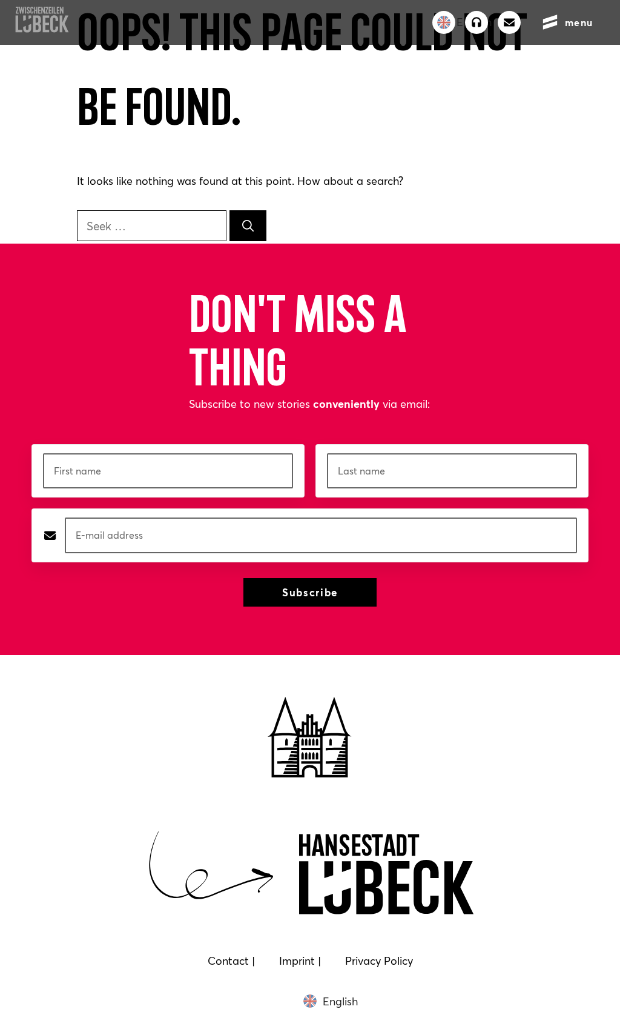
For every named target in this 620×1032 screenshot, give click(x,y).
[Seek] (247, 225)
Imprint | (300, 961)
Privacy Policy (379, 961)
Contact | (231, 961)
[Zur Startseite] (42, 29)
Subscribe (310, 592)
